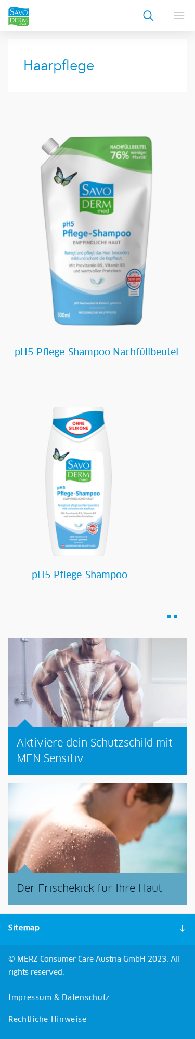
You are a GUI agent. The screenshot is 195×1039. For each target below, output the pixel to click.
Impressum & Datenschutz (59, 998)
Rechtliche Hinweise (47, 1019)
